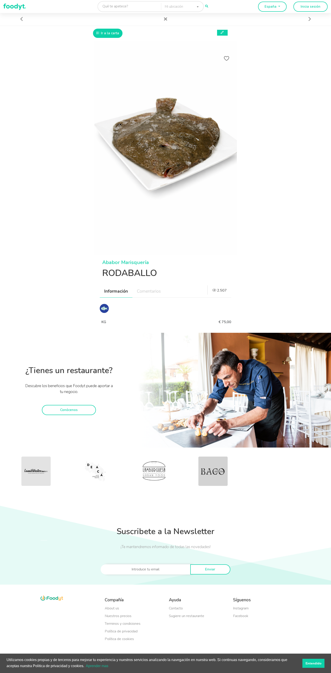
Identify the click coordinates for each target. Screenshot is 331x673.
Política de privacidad (121, 631)
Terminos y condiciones (123, 623)
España (271, 6)
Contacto (176, 608)
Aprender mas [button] (97, 666)
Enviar (210, 569)
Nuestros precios (118, 615)
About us (112, 608)
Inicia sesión (310, 6)
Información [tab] (116, 291)
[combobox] (180, 6)
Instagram (241, 608)
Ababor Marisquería (125, 262)
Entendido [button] (314, 663)
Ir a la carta (109, 33)
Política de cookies (119, 638)
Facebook (240, 615)
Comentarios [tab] (149, 291)
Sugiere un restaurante (186, 615)
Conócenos (69, 410)
